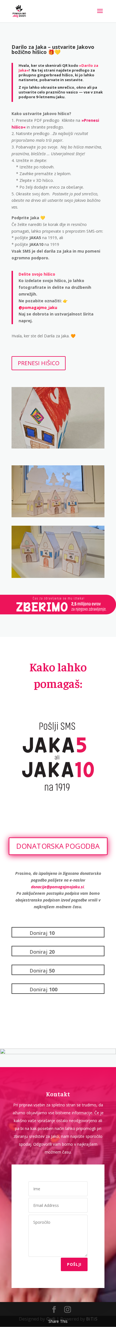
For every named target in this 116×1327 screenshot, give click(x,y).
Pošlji (74, 1264)
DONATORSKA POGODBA (58, 846)
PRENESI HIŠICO (38, 363)
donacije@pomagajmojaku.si (57, 886)
